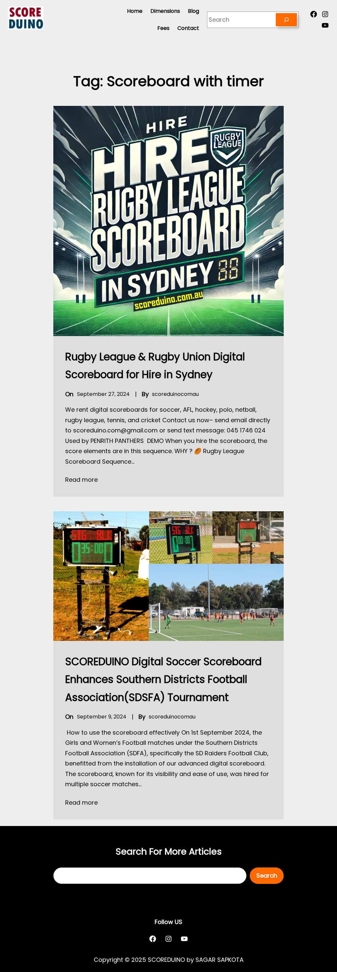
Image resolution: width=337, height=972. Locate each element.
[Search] (286, 19)
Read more (81, 479)
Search (266, 875)
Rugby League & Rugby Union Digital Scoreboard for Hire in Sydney (155, 366)
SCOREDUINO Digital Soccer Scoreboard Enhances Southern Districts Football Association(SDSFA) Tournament (163, 679)
